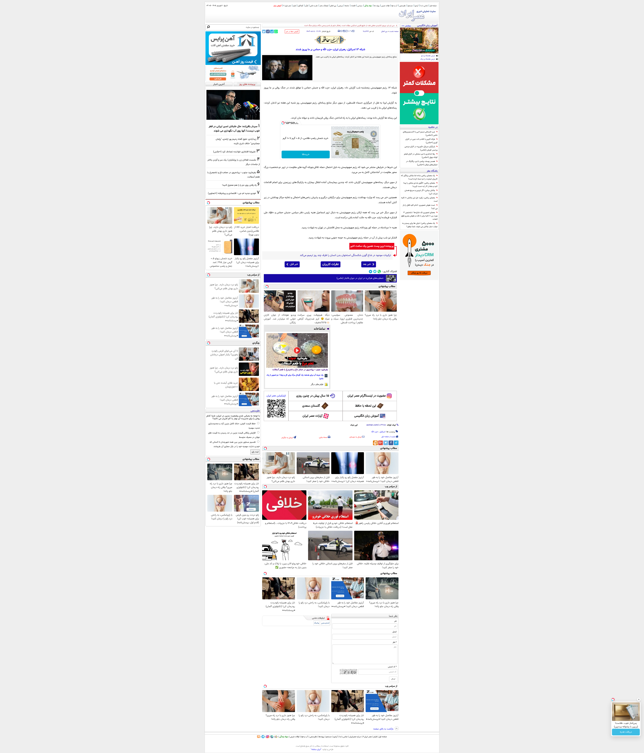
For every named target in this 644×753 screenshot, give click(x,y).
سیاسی (359, 6)
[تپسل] (283, 123)
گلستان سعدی (311, 406)
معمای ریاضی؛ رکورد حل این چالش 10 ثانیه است (419, 199)
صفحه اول (433, 6)
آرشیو (416, 6)
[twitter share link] (264, 31)
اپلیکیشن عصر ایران (276, 396)
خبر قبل (294, 264)
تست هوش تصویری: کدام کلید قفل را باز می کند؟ (420, 207)
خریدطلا (305, 154)
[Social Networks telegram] (370, 271)
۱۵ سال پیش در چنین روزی (312, 396)
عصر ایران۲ (367, 736)
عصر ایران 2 (287, 6)
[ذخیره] (344, 31)
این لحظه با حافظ (365, 406)
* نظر (395, 642)
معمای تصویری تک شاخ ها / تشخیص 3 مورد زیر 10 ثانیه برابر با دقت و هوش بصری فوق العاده (419, 216)
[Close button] (638, 699)
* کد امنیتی (392, 666)
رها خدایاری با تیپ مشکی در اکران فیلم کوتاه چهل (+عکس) (421, 155)
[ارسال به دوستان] (341, 31)
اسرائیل (382, 431)
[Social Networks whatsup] (379, 271)
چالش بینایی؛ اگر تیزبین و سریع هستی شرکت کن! (421, 192)
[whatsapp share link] (276, 31)
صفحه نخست (393, 31)
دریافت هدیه (626, 732)
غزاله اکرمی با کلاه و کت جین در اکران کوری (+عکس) (421, 141)
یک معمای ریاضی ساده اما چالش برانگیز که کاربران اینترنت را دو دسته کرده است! (419, 177)
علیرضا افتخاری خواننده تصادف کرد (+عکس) (234, 151)
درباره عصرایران (355, 736)
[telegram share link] (272, 31)
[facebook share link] (268, 31)
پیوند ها (376, 6)
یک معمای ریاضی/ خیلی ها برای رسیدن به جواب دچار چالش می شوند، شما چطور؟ (420, 225)
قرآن (306, 6)
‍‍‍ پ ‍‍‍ (350, 31)
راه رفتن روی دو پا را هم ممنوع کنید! (239, 185)
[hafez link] (330, 40)
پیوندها (321, 736)
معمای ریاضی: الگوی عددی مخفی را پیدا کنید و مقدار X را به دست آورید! (420, 184)
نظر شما (393, 616)
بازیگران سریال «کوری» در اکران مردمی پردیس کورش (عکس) (421, 148)
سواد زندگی (368, 6)
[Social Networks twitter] (375, 271)
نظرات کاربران (330, 264)
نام (395, 621)
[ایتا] (375, 442)
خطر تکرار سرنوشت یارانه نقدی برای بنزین (379, 25)
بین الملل (333, 6)
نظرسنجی (402, 6)
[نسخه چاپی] (339, 31)
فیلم (294, 6)
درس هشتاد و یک (427, 59)
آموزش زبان (277, 6)
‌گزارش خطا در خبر (292, 31)
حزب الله (374, 431)
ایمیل (394, 631)
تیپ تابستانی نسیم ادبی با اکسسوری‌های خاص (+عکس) (420, 133)
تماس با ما (424, 6)
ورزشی (340, 6)
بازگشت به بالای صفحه (383, 729)
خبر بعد (367, 264)
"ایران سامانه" (316, 749)
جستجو (410, 6)
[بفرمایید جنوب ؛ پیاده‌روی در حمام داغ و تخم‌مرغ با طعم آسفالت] (297, 350)
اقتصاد (353, 6)
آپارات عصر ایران (313, 416)
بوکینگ (316, 623)
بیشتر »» (406, 25)
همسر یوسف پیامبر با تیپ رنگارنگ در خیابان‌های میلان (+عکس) (422, 163)
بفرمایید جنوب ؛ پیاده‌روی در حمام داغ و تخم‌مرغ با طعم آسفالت (300, 369)
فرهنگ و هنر (324, 6)
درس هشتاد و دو (428, 55)
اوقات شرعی (385, 6)
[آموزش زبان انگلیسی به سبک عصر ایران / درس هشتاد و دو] (419, 40)
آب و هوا (394, 6)
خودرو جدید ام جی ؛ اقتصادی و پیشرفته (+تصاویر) (232, 193)
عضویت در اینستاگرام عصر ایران (366, 396)
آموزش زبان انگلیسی (366, 416)
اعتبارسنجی (325, 623)
